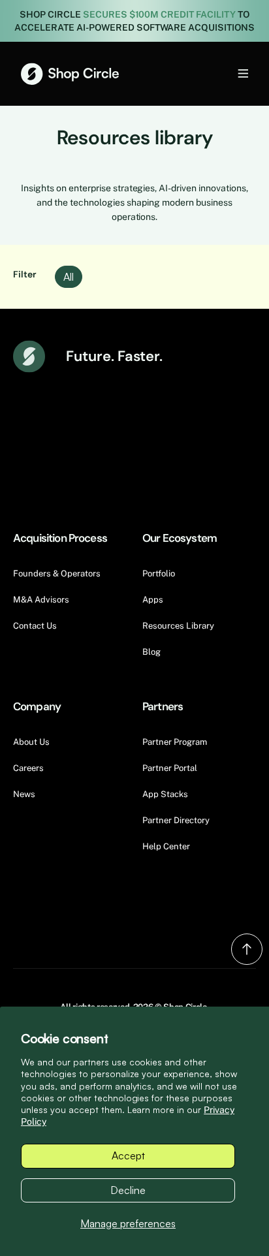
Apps (152, 599)
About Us (31, 742)
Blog (151, 652)
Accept (128, 1155)
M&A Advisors (41, 599)
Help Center (166, 846)
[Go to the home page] (70, 74)
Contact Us (35, 626)
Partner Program (174, 742)
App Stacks (165, 794)
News (24, 794)
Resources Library (178, 626)
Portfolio (158, 573)
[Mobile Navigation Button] (221, 73)
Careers (28, 768)
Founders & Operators (57, 573)
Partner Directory (176, 820)
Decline (128, 1190)
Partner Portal (169, 768)
